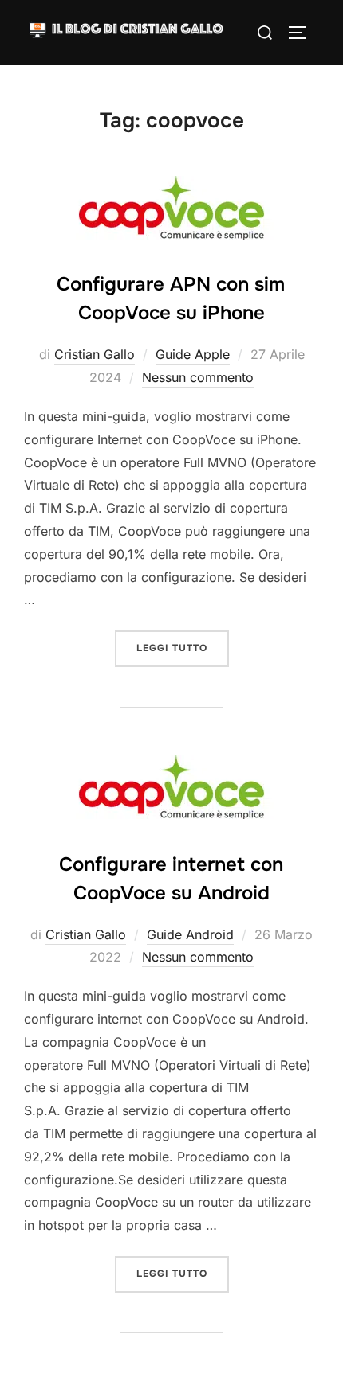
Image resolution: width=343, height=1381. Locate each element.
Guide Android (190, 934)
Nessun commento (198, 377)
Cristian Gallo (94, 354)
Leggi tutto (182, 647)
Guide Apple (193, 354)
